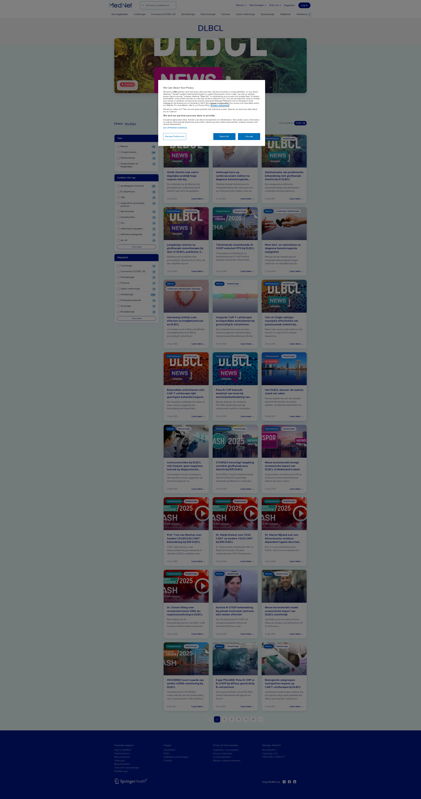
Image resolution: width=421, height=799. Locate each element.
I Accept (249, 136)
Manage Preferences (174, 136)
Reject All (224, 136)
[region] (211, 113)
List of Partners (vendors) (175, 127)
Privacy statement (220, 105)
